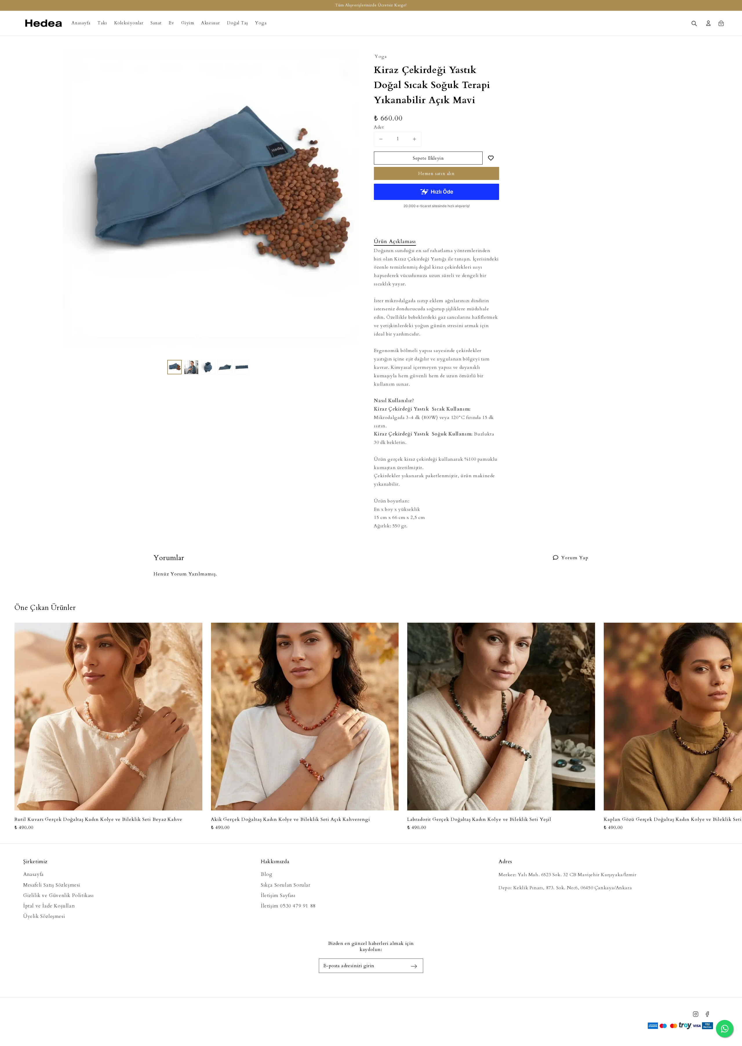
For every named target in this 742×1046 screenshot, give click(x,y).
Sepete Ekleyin (428, 158)
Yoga (261, 23)
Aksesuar (210, 23)
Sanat (156, 23)
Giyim (187, 23)
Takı (102, 23)
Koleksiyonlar (128, 23)
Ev (171, 23)
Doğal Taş (237, 23)
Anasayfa (81, 23)
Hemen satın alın (436, 173)
